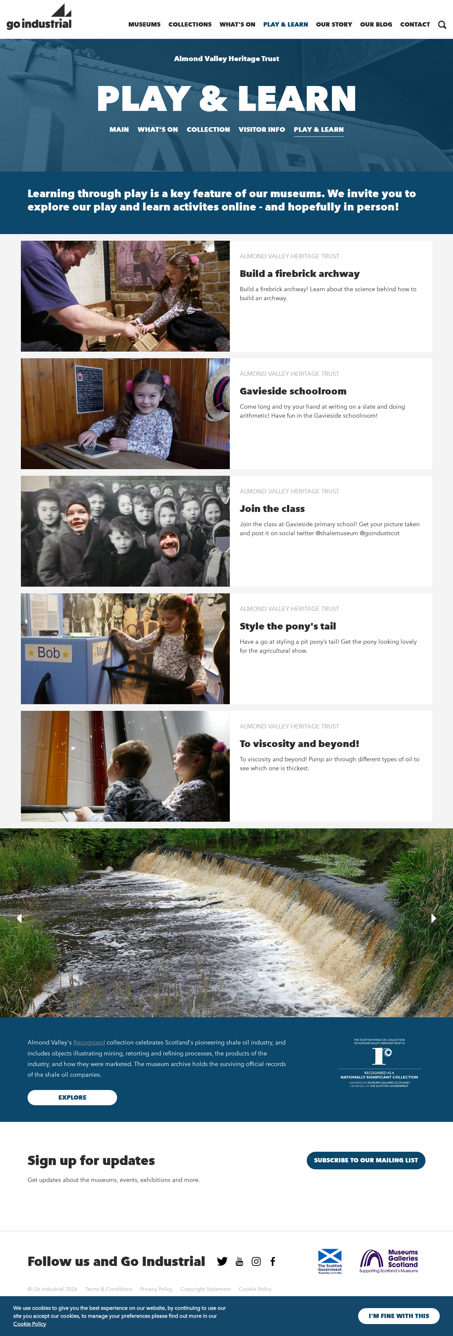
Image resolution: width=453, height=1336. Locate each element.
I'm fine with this (399, 1316)
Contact (415, 24)
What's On (237, 24)
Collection (208, 129)
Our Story (334, 24)
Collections (190, 24)
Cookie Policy (255, 1289)
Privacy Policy (156, 1289)
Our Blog (376, 24)
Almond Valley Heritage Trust (289, 256)
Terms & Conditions (108, 1289)
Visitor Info (262, 129)
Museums (144, 24)
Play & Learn (285, 24)
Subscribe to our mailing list (366, 1160)
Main (119, 129)
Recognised (89, 1042)
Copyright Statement (205, 1289)
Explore (72, 1097)
